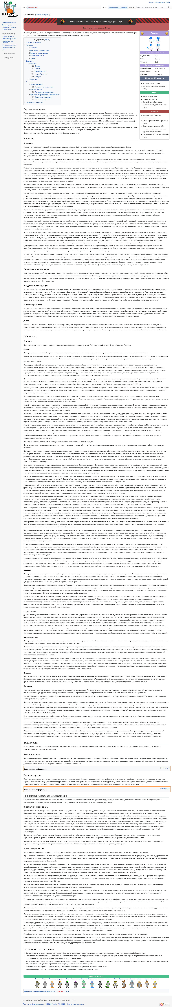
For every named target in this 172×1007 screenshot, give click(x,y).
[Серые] (45, 984)
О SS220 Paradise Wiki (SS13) (55, 1004)
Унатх (108, 979)
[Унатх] (108, 984)
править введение (42, 14)
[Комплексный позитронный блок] (67, 984)
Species (60, 991)
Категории (28, 991)
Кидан (60, 979)
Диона (37, 979)
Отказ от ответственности (75, 1004)
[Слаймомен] (92, 984)
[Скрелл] (84, 984)
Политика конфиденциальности (33, 1004)
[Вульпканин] (124, 984)
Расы (67, 991)
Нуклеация (155, 979)
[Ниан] (139, 984)
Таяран (100, 979)
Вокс (115, 979)
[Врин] (147, 984)
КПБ (67, 979)
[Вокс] (115, 984)
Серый (45, 979)
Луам (139, 979)
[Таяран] (100, 984)
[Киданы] (60, 984)
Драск (132, 979)
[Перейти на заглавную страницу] (10, 9)
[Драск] (132, 984)
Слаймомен (92, 979)
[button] (165, 768)
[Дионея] (37, 984)
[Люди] (52, 984)
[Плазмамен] (75, 984)
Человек (52, 979)
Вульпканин (123, 979)
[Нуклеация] (155, 984)
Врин (147, 979)
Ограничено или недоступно (44, 991)
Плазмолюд (75, 979)
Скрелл (84, 979)
